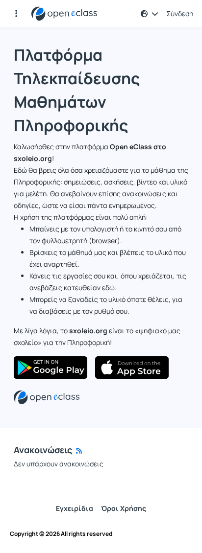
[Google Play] (50, 367)
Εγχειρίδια (74, 508)
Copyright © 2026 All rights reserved (61, 534)
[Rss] (79, 450)
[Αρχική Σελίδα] (64, 13)
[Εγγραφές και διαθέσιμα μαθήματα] (16, 13)
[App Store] (132, 367)
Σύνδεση (179, 14)
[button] (149, 13)
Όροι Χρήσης (123, 508)
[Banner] (46, 396)
